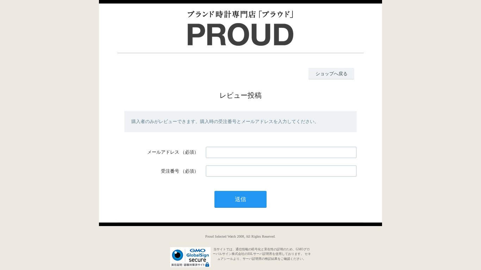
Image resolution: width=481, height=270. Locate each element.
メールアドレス (163, 152)
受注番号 (170, 171)
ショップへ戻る (332, 73)
